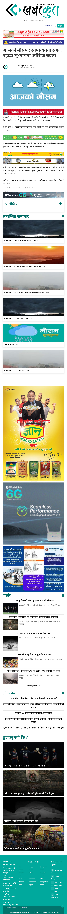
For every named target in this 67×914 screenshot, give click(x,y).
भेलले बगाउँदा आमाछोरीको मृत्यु (33, 633)
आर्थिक (21, 876)
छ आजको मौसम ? (12, 344)
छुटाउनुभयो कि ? (15, 737)
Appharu (57, 912)
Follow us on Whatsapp (57, 896)
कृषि (41, 879)
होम (20, 867)
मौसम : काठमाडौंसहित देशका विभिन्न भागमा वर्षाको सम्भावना (27, 292)
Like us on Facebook (56, 871)
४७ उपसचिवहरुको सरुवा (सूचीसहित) (33, 712)
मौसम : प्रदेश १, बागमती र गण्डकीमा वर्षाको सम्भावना (24, 266)
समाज (42, 885)
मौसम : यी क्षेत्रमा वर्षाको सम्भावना (18, 318)
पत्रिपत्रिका (43, 876)
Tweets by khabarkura (33, 686)
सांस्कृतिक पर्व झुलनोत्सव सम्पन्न (33, 654)
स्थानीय (31, 870)
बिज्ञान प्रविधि (43, 867)
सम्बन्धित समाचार (16, 216)
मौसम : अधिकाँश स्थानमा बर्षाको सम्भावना (21, 240)
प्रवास (20, 885)
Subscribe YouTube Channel (57, 883)
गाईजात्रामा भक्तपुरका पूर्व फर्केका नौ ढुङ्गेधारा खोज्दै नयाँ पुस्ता (29, 793)
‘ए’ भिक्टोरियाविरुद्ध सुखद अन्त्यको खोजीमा (33, 600)
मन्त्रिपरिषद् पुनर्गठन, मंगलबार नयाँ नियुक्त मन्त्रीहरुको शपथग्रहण (33, 727)
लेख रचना (21, 882)
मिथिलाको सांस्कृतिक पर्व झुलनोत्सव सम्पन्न (21, 848)
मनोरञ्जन (32, 879)
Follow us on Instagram (57, 889)
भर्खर (7, 595)
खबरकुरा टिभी (44, 882)
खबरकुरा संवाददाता (25, 65)
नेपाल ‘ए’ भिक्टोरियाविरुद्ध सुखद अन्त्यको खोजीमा (24, 765)
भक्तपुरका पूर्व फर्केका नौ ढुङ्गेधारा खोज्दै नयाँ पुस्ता (33, 616)
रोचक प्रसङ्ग (32, 882)
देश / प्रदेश (43, 873)
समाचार (21, 870)
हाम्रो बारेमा (13, 908)
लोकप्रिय (9, 693)
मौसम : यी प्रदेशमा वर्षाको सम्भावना (18, 370)
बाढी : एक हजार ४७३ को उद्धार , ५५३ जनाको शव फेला (33, 670)
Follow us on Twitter (57, 877)
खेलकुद (42, 870)
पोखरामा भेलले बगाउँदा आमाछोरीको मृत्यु (21, 820)
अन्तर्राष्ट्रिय (21, 873)
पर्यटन (31, 867)
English (60, 26)
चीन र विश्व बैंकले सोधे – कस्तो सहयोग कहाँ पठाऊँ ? (33, 698)
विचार (31, 873)
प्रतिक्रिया (12, 204)
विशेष (20, 879)
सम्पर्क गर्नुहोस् (20, 908)
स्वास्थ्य (31, 876)
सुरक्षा (31, 885)
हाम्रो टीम (8, 908)
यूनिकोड (26, 908)
